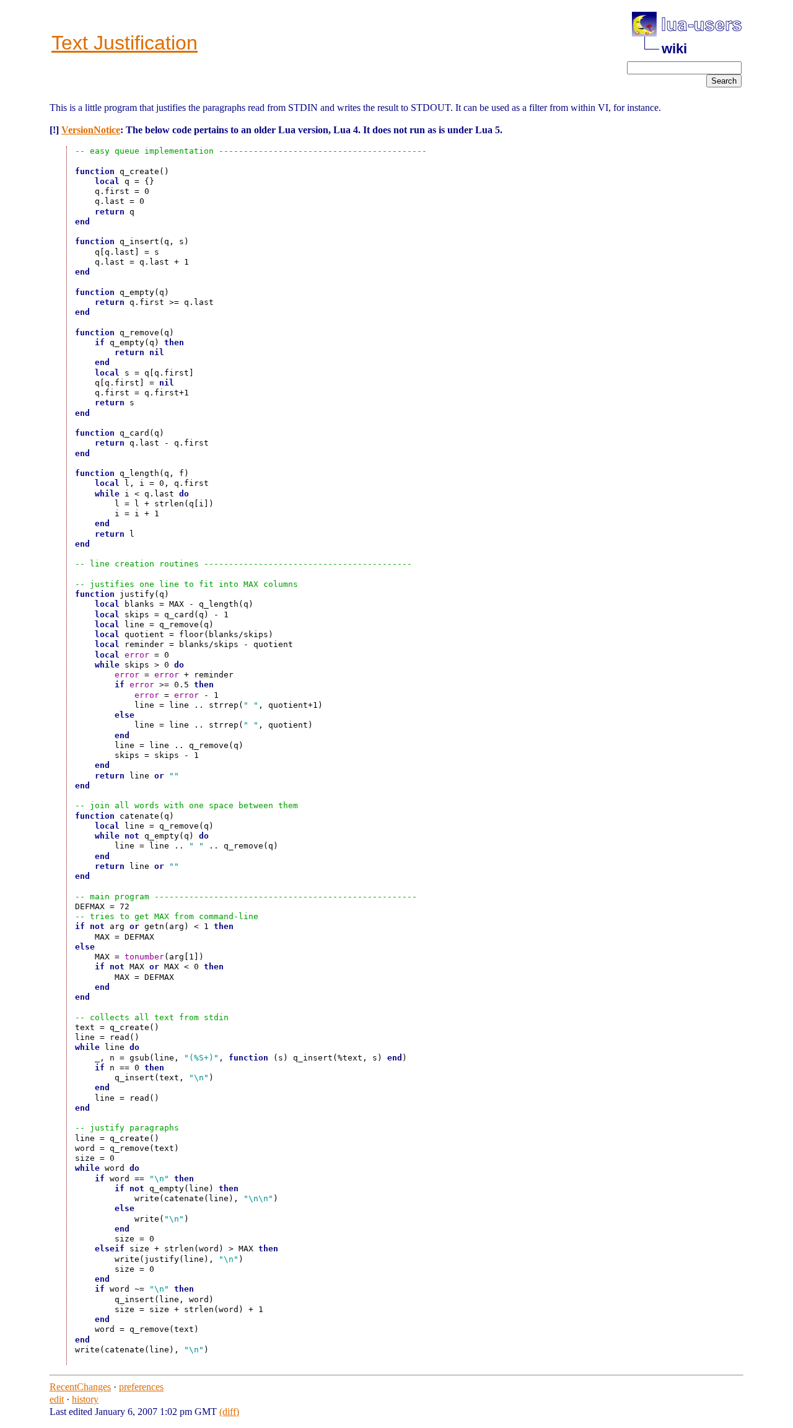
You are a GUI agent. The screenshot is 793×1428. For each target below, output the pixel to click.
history (85, 1399)
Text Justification (124, 43)
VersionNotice (90, 130)
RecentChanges (80, 1387)
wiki (674, 48)
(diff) (229, 1411)
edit (57, 1399)
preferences (141, 1387)
